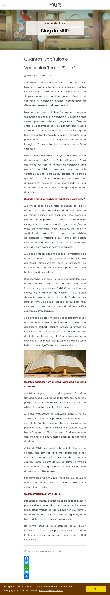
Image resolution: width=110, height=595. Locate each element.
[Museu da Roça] (55, 5)
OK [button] (95, 589)
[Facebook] (55, 558)
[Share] (55, 576)
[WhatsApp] (55, 567)
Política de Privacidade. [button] (51, 590)
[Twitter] (55, 562)
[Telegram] (55, 572)
